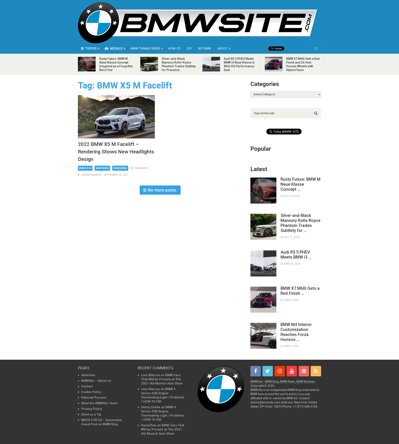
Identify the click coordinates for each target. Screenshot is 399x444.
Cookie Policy (91, 392)
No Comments (139, 168)
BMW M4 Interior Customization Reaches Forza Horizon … (296, 332)
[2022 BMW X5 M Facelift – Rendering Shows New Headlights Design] (116, 116)
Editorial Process (93, 397)
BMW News (102, 168)
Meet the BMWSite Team (99, 403)
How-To (174, 48)
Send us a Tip (91, 414)
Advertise (88, 375)
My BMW (204, 48)
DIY (189, 48)
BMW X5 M (85, 168)
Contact (87, 386)
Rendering (120, 168)
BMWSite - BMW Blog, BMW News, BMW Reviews (282, 381)
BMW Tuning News (145, 48)
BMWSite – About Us (96, 381)
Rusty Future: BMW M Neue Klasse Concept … (300, 184)
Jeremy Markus (91, 174)
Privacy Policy (91, 409)
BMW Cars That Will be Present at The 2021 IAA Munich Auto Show (162, 379)
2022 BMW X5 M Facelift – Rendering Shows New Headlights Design (116, 151)
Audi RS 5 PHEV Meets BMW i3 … (296, 255)
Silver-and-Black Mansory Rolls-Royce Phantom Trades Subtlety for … (300, 223)
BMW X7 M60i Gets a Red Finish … (300, 291)
